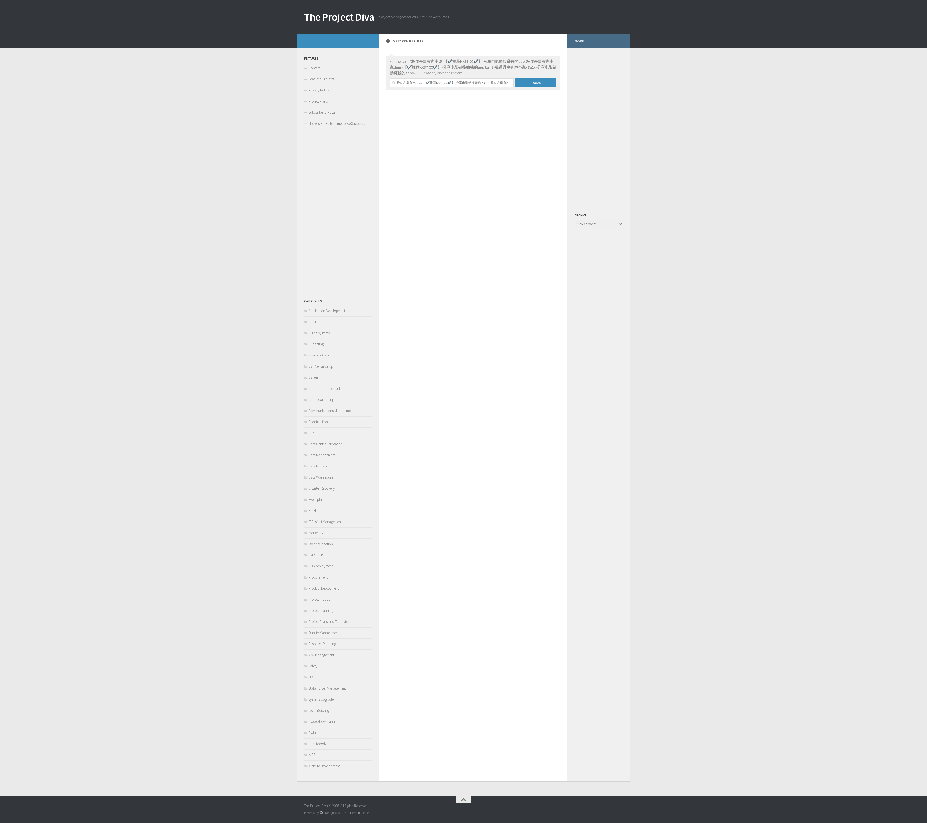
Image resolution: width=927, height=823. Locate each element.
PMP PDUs (316, 555)
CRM (312, 433)
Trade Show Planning (324, 721)
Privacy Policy (319, 90)
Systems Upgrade (321, 699)
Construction (318, 421)
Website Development (324, 766)
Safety (313, 666)
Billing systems (319, 333)
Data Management (322, 455)
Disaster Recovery (322, 488)
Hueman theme (359, 813)
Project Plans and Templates (329, 621)
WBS (312, 755)
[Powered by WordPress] (321, 812)
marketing (316, 532)
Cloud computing (321, 399)
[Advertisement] (338, 213)
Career (313, 377)
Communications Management (331, 410)
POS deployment (321, 566)
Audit (312, 322)
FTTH (312, 510)
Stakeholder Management (327, 688)
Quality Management (324, 632)
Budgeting (316, 344)
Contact (314, 68)
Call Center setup (321, 366)
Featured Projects (321, 79)
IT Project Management (325, 521)
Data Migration (319, 466)
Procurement (318, 577)
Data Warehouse (321, 477)
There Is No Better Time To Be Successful (337, 123)
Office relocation (321, 544)
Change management (324, 388)
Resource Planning (322, 644)
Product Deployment (324, 588)
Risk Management (321, 655)
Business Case (319, 355)
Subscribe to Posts (322, 112)
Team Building (319, 710)
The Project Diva (339, 17)
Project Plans (318, 101)
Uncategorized (319, 743)
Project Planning (321, 610)
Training (314, 732)
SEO (311, 677)
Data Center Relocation (326, 444)
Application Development (327, 310)
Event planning (319, 499)
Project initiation (320, 599)
